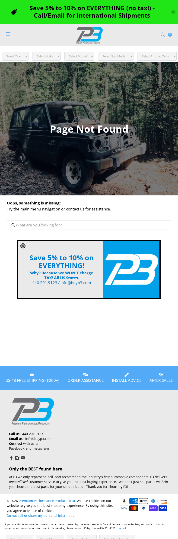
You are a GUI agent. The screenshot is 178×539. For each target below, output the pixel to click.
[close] (23, 246)
